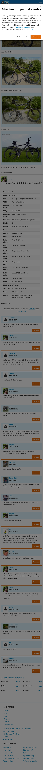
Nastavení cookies (23, 37)
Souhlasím (36, 37)
